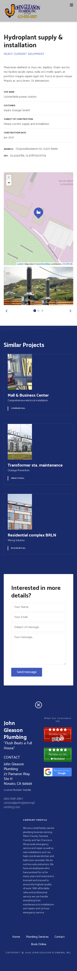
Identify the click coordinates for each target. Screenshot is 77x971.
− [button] (9, 182)
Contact (60, 936)
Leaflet (20, 263)
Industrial (17, 478)
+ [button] (9, 177)
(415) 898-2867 (13, 798)
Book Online (38, 944)
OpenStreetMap (43, 263)
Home (16, 936)
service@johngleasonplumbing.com (19, 805)
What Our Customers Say (57, 720)
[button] (6, 311)
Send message (26, 672)
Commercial (18, 408)
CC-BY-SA (67, 263)
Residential (18, 548)
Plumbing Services (37, 936)
